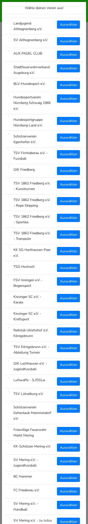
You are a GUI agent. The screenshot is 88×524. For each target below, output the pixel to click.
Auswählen (68, 24)
